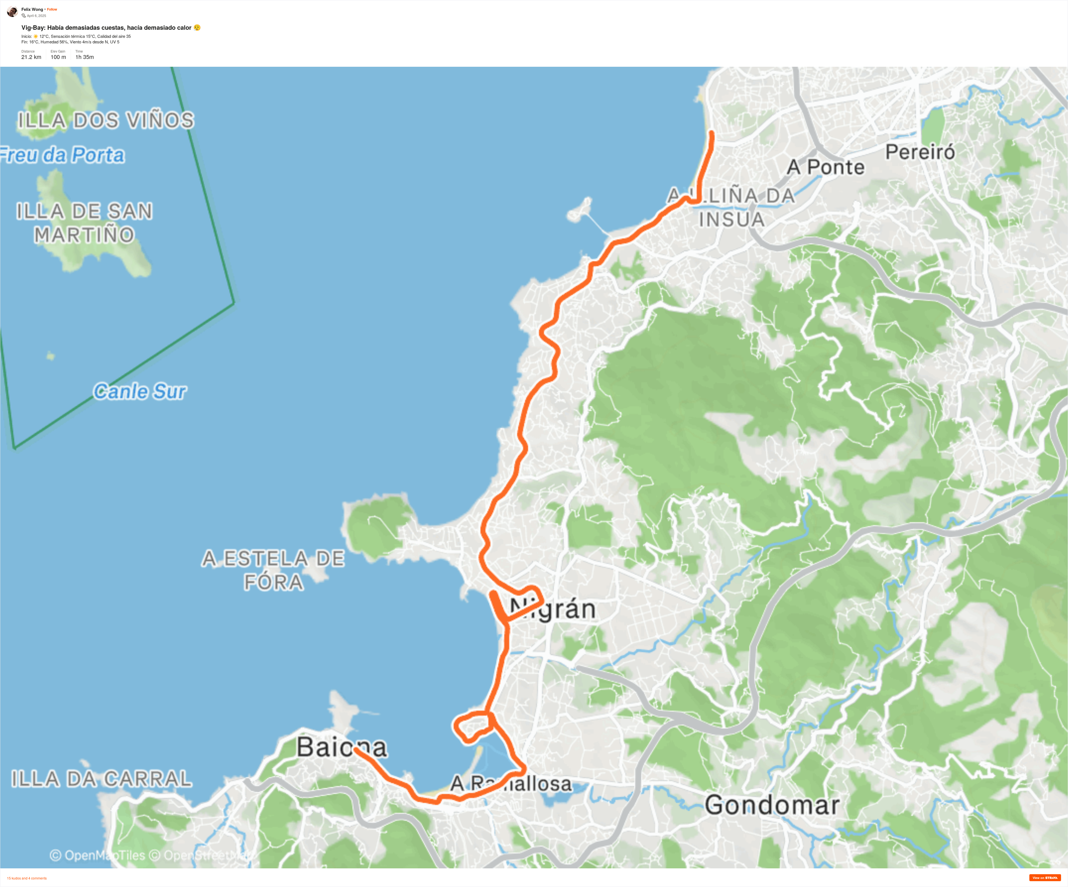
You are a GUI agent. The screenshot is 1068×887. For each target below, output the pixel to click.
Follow (52, 9)
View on (1039, 878)
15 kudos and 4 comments (27, 878)
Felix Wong (32, 9)
